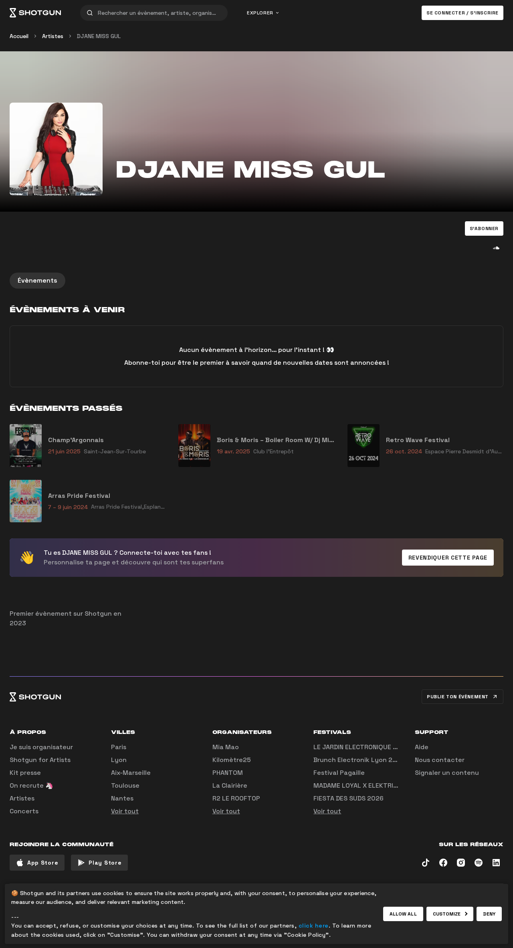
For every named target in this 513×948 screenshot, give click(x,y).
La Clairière (229, 785)
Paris (118, 747)
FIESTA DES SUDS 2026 (348, 798)
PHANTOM (227, 772)
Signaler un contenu (447, 772)
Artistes (52, 36)
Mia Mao (225, 747)
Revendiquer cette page (447, 557)
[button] (484, 228)
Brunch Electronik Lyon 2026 (359, 760)
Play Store (105, 862)
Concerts (24, 811)
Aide (421, 747)
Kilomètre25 (231, 760)
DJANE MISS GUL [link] (99, 36)
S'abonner (484, 228)
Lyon (119, 760)
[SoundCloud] (496, 248)
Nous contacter (440, 760)
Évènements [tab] (37, 280)
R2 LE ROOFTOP (236, 798)
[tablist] (256, 281)
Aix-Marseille (131, 772)
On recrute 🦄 (31, 785)
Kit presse (25, 772)
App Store (42, 862)
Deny (489, 914)
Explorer (260, 13)
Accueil (19, 36)
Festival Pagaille (339, 772)
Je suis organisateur (41, 747)
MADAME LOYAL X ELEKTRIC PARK (363, 785)
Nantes (122, 798)
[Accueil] (35, 13)
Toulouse (125, 785)
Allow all (403, 914)
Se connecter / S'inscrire (462, 13)
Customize (447, 914)
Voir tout (125, 811)
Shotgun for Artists (40, 760)
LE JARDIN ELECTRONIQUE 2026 (361, 747)
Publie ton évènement (458, 696)
